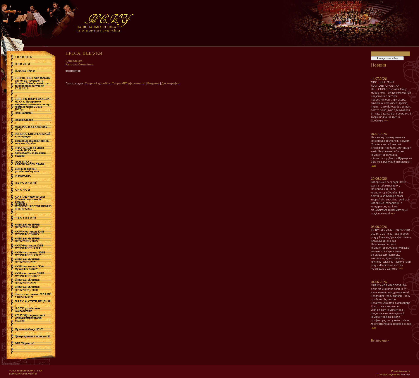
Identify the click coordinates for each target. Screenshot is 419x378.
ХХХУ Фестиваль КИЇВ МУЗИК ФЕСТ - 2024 (29, 247)
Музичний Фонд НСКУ (29, 329)
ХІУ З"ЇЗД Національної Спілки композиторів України (30, 199)
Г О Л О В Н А (23, 57)
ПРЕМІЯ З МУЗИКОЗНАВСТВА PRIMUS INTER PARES (33, 206)
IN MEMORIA (23, 175)
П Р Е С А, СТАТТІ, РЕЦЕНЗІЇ (32, 301)
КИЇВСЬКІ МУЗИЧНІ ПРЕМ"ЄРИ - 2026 (27, 226)
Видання (153, 83)
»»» (386, 120)
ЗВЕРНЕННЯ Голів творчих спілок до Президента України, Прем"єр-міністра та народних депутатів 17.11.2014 (32, 83)
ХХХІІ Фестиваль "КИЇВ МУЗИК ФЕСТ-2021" (30, 275)
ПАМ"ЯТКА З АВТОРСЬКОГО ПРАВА (30, 163)
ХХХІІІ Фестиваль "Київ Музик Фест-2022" (29, 268)
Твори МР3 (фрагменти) (128, 83)
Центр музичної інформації (32, 336)
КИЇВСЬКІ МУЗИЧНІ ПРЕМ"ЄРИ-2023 (27, 261)
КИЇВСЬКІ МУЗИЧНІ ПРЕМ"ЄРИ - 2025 (27, 240)
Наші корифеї (23, 113)
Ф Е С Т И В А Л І (25, 217)
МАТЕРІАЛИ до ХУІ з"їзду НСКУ (31, 128)
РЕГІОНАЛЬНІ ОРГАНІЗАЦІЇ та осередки (32, 135)
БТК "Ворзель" (24, 343)
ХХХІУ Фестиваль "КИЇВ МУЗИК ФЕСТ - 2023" (30, 254)
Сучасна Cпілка (25, 71)
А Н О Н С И (22, 189)
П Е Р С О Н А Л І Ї (26, 182)
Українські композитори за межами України (32, 142)
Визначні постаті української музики (27, 170)
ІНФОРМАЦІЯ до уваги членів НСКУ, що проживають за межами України (30, 151)
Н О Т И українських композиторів (27, 310)
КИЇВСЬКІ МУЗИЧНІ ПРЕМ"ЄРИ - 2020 (27, 289)
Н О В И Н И (22, 64)
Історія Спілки (24, 119)
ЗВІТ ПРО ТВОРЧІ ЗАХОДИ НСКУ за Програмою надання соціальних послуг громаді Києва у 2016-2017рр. (33, 104)
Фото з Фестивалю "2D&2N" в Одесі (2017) (33, 296)
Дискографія (170, 83)
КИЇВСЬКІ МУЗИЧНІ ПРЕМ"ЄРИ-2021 (27, 282)
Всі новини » (380, 340)
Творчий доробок (97, 83)
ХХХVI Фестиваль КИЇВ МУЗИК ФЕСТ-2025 (29, 233)
